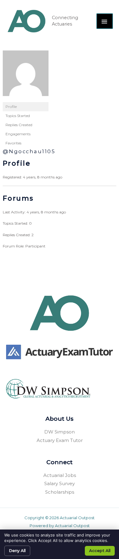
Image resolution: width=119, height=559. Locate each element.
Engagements (18, 134)
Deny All (17, 550)
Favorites (13, 143)
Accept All (99, 550)
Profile (11, 106)
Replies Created (18, 124)
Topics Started (17, 115)
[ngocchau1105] (26, 76)
